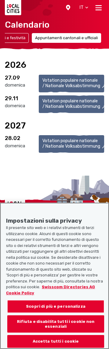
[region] (54, 276)
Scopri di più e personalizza (55, 306)
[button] (68, 7)
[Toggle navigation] (98, 7)
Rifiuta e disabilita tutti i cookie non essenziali (56, 324)
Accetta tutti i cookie (56, 341)
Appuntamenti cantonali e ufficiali (66, 38)
